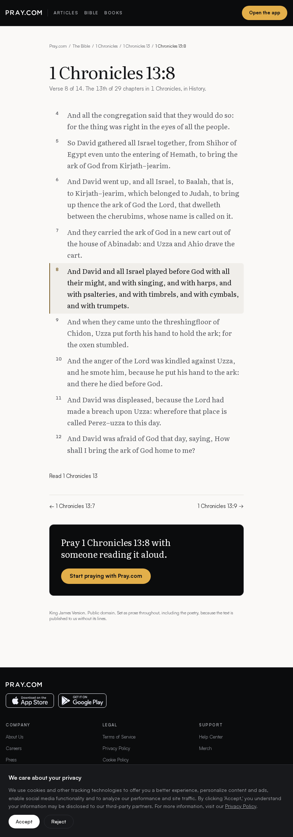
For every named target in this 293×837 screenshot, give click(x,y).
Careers (14, 748)
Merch (205, 748)
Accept (24, 821)
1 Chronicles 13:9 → (221, 506)
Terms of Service (119, 737)
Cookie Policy (116, 760)
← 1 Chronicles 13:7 (72, 506)
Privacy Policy (116, 748)
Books (113, 12)
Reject (58, 821)
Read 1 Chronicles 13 (73, 476)
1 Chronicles (107, 46)
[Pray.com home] (24, 13)
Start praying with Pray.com (106, 575)
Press (11, 760)
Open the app (264, 12)
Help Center (211, 737)
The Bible (81, 46)
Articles (66, 12)
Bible (91, 12)
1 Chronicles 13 (136, 46)
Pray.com (58, 46)
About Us (15, 737)
